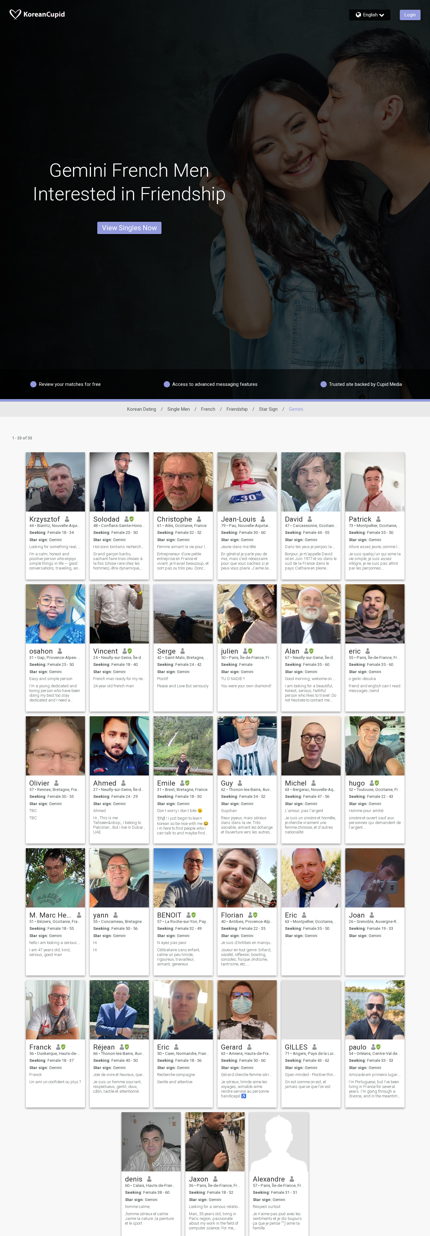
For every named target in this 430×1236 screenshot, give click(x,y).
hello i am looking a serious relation (55, 942)
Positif (162, 678)
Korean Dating (141, 409)
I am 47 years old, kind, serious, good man (50, 952)
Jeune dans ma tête (238, 546)
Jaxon (198, 1179)
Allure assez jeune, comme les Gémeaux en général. (375, 546)
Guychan (229, 810)
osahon (41, 651)
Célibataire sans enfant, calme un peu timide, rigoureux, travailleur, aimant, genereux (178, 956)
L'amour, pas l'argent (304, 810)
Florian (232, 915)
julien (229, 651)
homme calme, (137, 1206)
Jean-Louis (238, 519)
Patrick (360, 519)
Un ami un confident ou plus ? (55, 1081)
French (208, 409)
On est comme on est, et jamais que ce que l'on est (308, 1084)
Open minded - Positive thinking (311, 1074)
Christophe (174, 519)
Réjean (104, 1047)
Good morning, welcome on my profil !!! (311, 678)
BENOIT (169, 915)
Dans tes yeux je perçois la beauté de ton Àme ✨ (311, 546)
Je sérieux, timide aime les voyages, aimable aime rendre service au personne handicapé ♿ (245, 1088)
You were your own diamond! (246, 686)
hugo (357, 783)
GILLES (296, 1047)
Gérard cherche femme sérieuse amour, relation (247, 1074)
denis (133, 1179)
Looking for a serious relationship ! (215, 1206)
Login (410, 15)
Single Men (178, 409)
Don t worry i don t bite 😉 (179, 810)
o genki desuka (362, 678)
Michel (296, 783)
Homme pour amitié (366, 810)
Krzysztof (44, 519)
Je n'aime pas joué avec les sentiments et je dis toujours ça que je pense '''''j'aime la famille (277, 1220)
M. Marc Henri (50, 915)
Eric (291, 915)
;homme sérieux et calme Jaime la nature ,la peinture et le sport (149, 1218)
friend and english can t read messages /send (374, 688)
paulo (357, 1047)
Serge (166, 651)
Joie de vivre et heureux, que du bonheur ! (119, 1074)
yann (101, 915)
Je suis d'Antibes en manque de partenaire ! (247, 942)
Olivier (39, 783)
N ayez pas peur (172, 942)
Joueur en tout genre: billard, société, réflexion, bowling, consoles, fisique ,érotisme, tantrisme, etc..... (246, 956)
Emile (166, 783)
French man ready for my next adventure (119, 678)
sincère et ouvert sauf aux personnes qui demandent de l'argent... (375, 822)
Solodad (106, 519)
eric (355, 651)
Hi (95, 942)
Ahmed (104, 783)
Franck (40, 1047)
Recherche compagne (176, 1074)
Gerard (231, 1047)
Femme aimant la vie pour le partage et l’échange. (183, 546)
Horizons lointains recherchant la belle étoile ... (119, 546)
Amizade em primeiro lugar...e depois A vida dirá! (375, 1074)
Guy (227, 783)
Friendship (237, 409)
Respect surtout (266, 1206)
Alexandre (269, 1179)
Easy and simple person (50, 678)
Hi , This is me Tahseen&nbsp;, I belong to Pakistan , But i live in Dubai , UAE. (119, 824)
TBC (33, 810)
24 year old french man (113, 686)
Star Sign (268, 409)
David (294, 519)
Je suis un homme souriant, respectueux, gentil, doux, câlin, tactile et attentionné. (117, 1086)
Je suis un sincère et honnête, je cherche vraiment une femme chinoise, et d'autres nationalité (310, 824)
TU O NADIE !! (233, 678)
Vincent (105, 651)
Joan (357, 915)
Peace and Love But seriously (182, 686)
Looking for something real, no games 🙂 (55, 546)
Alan (292, 651)
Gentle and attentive (174, 1081)
